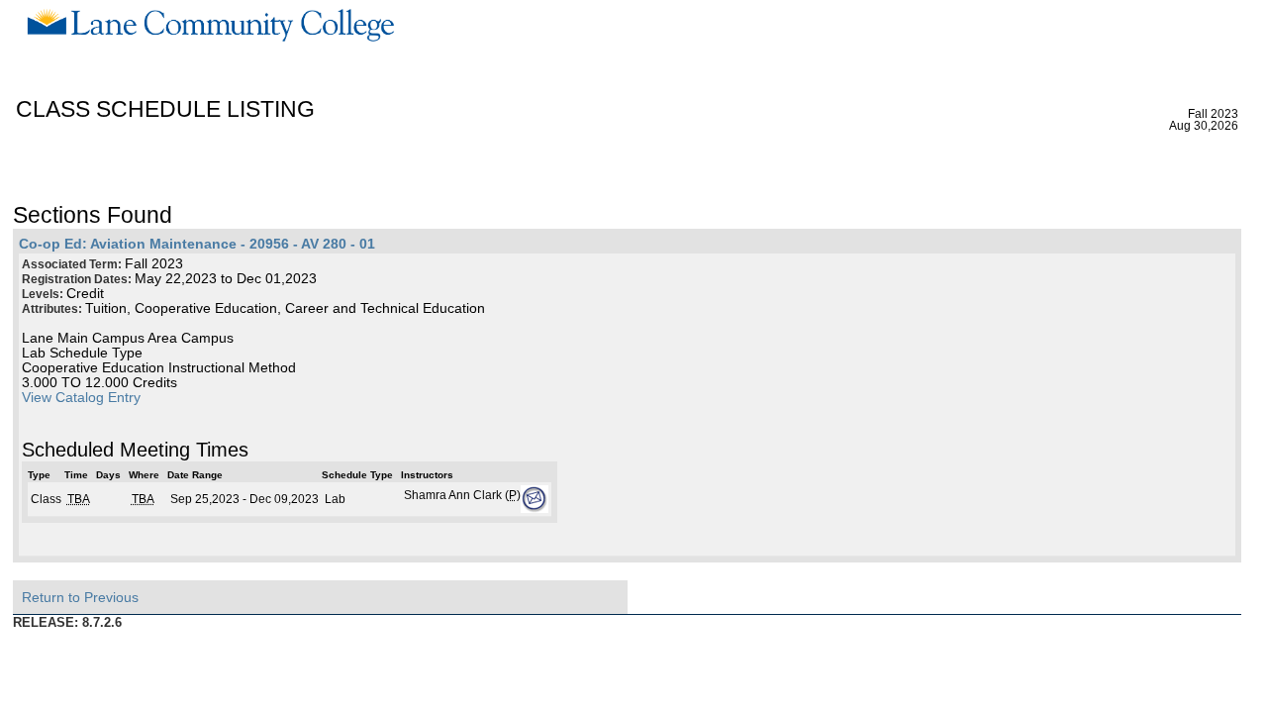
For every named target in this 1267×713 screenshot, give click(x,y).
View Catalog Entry (81, 397)
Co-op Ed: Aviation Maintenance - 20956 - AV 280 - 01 (197, 244)
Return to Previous (80, 597)
